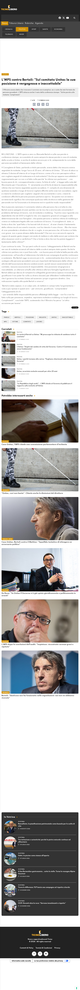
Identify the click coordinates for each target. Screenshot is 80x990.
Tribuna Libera (16, 23)
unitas (54, 317)
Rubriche (29, 23)
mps (5, 321)
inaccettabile (67, 317)
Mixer (21, 34)
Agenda (39, 23)
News (5, 23)
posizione (30, 317)
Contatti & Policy (26, 948)
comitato (27, 321)
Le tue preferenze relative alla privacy (48, 961)
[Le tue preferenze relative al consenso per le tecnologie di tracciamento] (76, 988)
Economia (58, 29)
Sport (34, 29)
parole (6, 317)
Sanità (45, 29)
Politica (22, 29)
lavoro (39, 321)
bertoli (17, 317)
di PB (33, 100)
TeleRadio (9, 34)
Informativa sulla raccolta (21, 961)
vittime (15, 321)
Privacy (57, 948)
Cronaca (8, 29)
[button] (34, 954)
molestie (42, 317)
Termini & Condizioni (44, 948)
